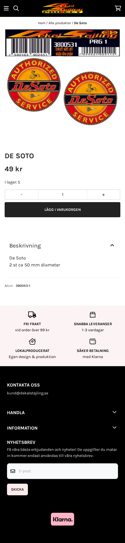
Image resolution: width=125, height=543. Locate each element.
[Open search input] (16, 8)
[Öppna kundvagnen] (118, 8)
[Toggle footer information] (115, 412)
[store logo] (62, 8)
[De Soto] (62, 80)
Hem (42, 23)
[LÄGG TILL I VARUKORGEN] (62, 209)
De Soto (80, 23)
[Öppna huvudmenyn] (6, 8)
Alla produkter (60, 23)
